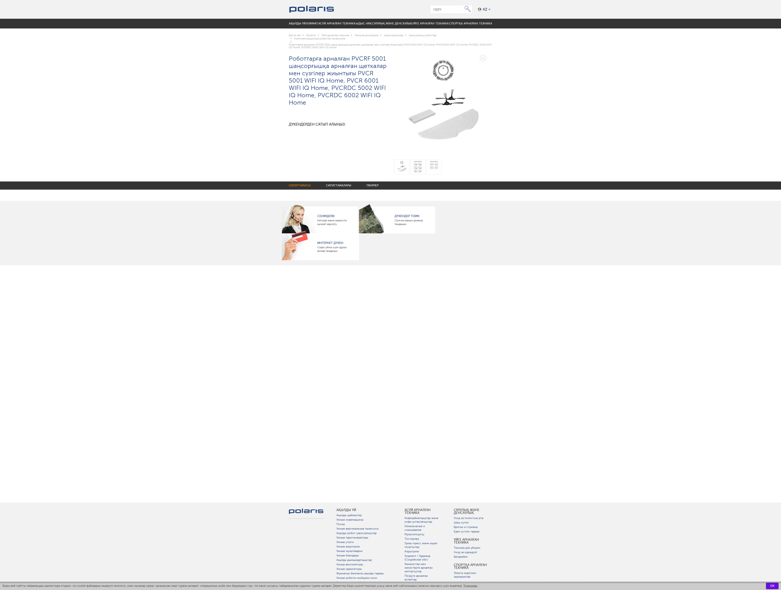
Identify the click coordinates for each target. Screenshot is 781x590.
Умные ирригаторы (349, 569)
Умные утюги (345, 542)
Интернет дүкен (330, 243)
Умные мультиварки (349, 551)
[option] (443, 101)
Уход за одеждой (465, 552)
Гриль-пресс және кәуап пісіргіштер (421, 545)
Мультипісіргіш (414, 534)
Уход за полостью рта (468, 518)
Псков (340, 524)
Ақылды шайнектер (349, 515)
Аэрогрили (412, 551)
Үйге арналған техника (466, 541)
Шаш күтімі (461, 522)
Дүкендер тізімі (407, 216)
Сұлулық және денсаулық (466, 511)
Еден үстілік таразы (466, 531)
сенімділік (326, 216)
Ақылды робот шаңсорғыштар (356, 533)
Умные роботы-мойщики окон (356, 578)
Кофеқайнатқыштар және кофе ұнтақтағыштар (421, 519)
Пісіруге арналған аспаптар (416, 577)
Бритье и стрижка (466, 527)
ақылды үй (346, 510)
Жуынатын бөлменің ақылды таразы (360, 573)
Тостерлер (412, 539)
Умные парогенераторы (352, 537)
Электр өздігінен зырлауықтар (465, 574)
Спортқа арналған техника (470, 566)
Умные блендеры (347, 555)
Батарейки (461, 556)
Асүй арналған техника (418, 511)
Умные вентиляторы (349, 564)
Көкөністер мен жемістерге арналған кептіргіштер (419, 567)
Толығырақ (470, 586)
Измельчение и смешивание (415, 528)
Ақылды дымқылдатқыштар (354, 560)
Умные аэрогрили (348, 546)
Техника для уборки (467, 548)
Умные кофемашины (349, 519)
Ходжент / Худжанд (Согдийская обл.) (417, 557)
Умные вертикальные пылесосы (357, 528)
